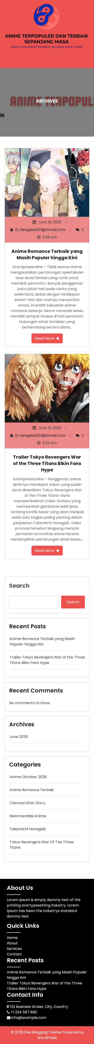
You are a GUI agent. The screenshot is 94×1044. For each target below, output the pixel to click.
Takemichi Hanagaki (28, 829)
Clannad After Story (27, 803)
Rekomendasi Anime (28, 816)
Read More (44, 338)
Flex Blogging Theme (43, 1032)
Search (19, 586)
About (12, 943)
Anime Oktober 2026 (28, 777)
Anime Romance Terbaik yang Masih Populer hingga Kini (47, 254)
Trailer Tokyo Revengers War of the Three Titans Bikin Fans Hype (47, 463)
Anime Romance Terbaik (32, 790)
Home (12, 937)
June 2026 (19, 736)
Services (14, 948)
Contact (14, 954)
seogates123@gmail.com (43, 229)
